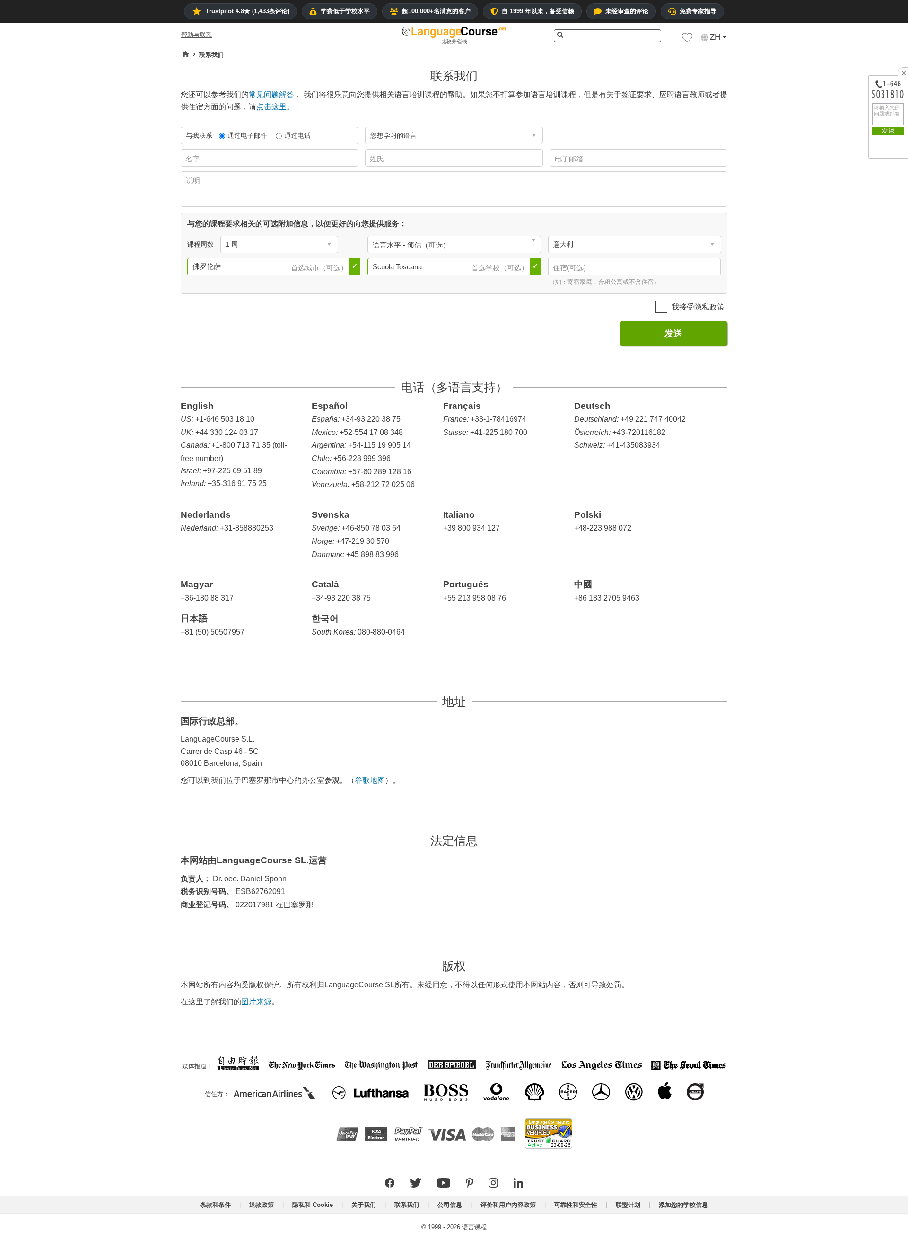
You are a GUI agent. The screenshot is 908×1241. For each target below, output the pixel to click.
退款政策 (261, 1204)
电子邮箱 (570, 159)
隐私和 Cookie (312, 1204)
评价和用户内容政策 (508, 1204)
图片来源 (256, 1002)
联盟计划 (628, 1204)
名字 (193, 159)
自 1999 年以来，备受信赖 (538, 11)
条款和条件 (215, 1204)
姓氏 (378, 159)
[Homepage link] (186, 54)
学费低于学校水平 (345, 11)
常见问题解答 (271, 94)
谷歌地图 (370, 780)
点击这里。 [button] (275, 107)
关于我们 (363, 1204)
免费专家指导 (698, 11)
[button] (687, 39)
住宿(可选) (570, 268)
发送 (673, 333)
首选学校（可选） (500, 268)
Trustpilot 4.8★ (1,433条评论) (247, 11)
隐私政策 (709, 307)
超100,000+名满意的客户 (436, 11)
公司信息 (449, 1204)
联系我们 (406, 1204)
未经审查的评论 (626, 11)
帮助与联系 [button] (196, 34)
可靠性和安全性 (575, 1204)
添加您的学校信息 (683, 1204)
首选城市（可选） (320, 268)
